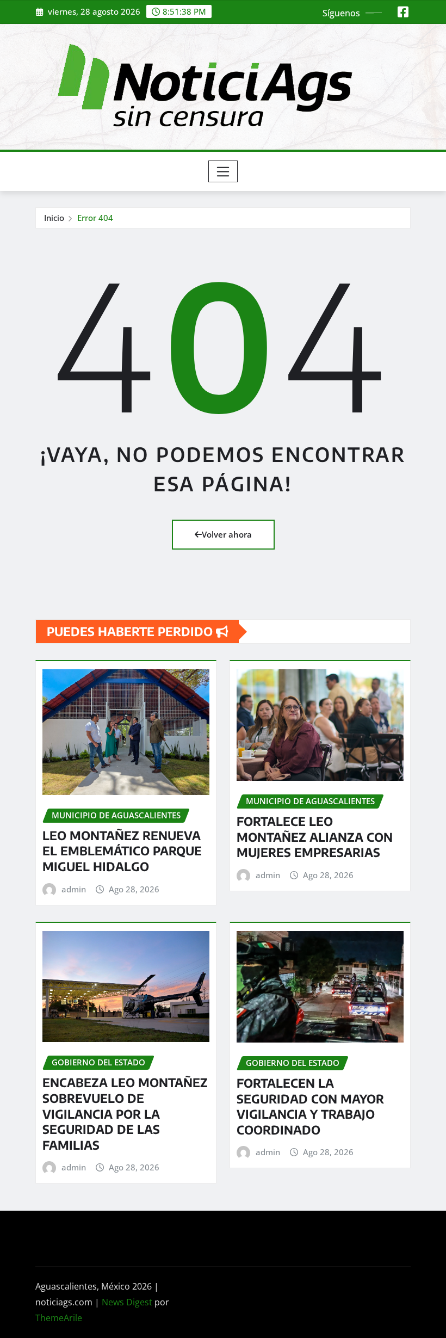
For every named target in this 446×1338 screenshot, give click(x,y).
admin (73, 889)
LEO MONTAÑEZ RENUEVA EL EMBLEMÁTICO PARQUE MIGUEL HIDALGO (122, 851)
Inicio (54, 217)
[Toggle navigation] (223, 171)
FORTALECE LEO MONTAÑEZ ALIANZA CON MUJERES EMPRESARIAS (315, 836)
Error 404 (95, 217)
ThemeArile (58, 1318)
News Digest (127, 1302)
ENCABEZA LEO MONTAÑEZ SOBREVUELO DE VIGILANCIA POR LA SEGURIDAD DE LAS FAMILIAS (125, 1113)
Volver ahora (227, 534)
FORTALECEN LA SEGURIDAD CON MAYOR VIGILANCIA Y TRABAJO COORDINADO (310, 1106)
